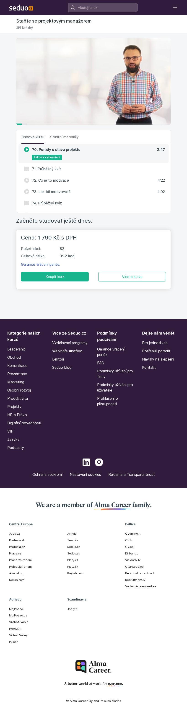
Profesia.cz (17, 547)
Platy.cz (72, 560)
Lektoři (58, 359)
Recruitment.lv (135, 580)
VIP (10, 431)
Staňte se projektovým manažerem (54, 21)
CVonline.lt (132, 533)
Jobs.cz (14, 533)
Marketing (15, 382)
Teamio (72, 540)
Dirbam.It (131, 553)
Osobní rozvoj (19, 390)
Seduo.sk (73, 553)
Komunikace (17, 365)
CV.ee (129, 547)
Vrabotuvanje (18, 622)
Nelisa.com (16, 580)
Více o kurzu (132, 276)
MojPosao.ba (18, 615)
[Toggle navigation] (175, 7)
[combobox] (103, 7)
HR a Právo (17, 414)
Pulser (13, 642)
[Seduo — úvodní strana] (21, 7)
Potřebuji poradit (156, 351)
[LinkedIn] (86, 463)
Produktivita (17, 398)
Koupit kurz (55, 276)
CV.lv (128, 540)
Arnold (72, 533)
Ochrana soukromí (47, 474)
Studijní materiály (64, 137)
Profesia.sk (17, 540)
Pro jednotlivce (155, 342)
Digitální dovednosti (24, 423)
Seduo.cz (73, 547)
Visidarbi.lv (132, 560)
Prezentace (17, 373)
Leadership (16, 349)
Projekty (14, 406)
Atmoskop (16, 573)
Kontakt (149, 367)
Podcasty (15, 447)
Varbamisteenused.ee (140, 586)
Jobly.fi (72, 609)
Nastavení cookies (85, 474)
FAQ (100, 363)
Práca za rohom (20, 560)
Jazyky (13, 439)
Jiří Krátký (24, 28)
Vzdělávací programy (70, 342)
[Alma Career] (93, 667)
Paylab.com (75, 573)
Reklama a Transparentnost (131, 474)
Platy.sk (72, 566)
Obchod (14, 357)
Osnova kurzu (32, 137)
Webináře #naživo (67, 351)
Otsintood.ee (134, 566)
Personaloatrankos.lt (140, 573)
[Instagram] (99, 463)
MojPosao (16, 609)
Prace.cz (15, 553)
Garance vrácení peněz (40, 264)
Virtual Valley (18, 635)
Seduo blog (61, 367)
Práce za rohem (20, 566)
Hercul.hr (15, 628)
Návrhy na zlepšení (158, 359)
